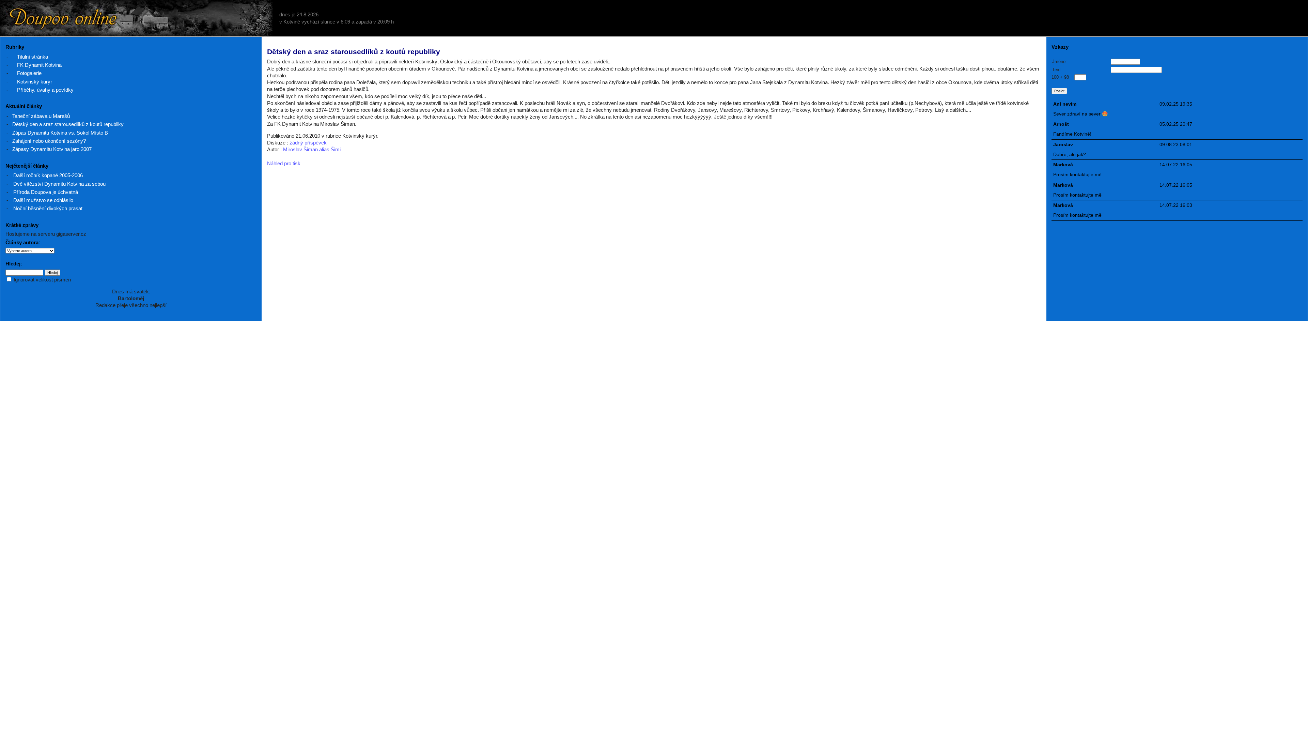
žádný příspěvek (308, 142)
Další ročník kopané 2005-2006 (48, 175)
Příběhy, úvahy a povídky (45, 90)
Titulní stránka (32, 57)
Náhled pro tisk (283, 163)
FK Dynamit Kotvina (39, 65)
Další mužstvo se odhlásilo (43, 200)
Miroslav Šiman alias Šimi (312, 149)
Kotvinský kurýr (34, 82)
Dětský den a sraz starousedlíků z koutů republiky (68, 124)
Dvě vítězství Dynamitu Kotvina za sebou (59, 184)
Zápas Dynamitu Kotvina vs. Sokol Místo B (60, 133)
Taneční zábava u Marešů (41, 116)
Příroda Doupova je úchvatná (45, 192)
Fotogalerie (29, 73)
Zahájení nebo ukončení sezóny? (49, 141)
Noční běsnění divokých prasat (47, 208)
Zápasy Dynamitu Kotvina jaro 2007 (52, 149)
